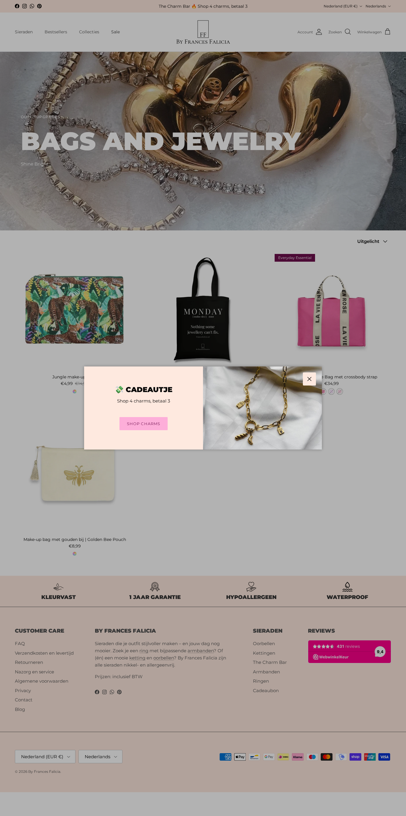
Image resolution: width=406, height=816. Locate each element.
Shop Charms (143, 423)
